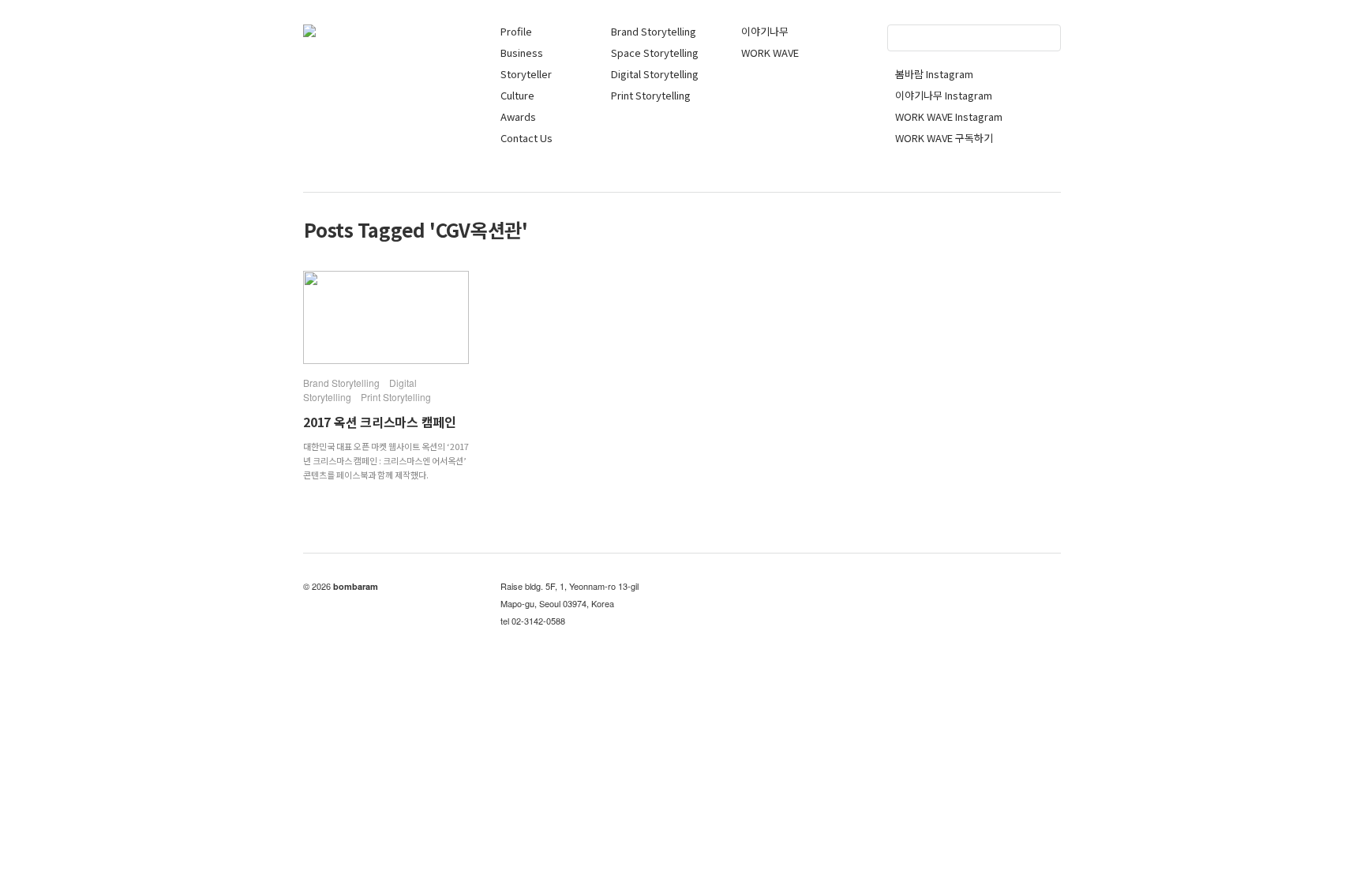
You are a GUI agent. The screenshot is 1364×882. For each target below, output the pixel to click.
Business (521, 52)
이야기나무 (765, 31)
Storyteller (526, 73)
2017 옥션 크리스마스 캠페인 (379, 421)
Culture (517, 95)
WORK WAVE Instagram (948, 116)
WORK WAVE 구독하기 (944, 137)
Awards (518, 116)
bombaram (355, 586)
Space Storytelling (655, 52)
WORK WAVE (770, 52)
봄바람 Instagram (934, 73)
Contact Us (526, 137)
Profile (516, 31)
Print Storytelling (651, 95)
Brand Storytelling (653, 31)
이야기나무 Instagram (943, 95)
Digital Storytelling (655, 73)
